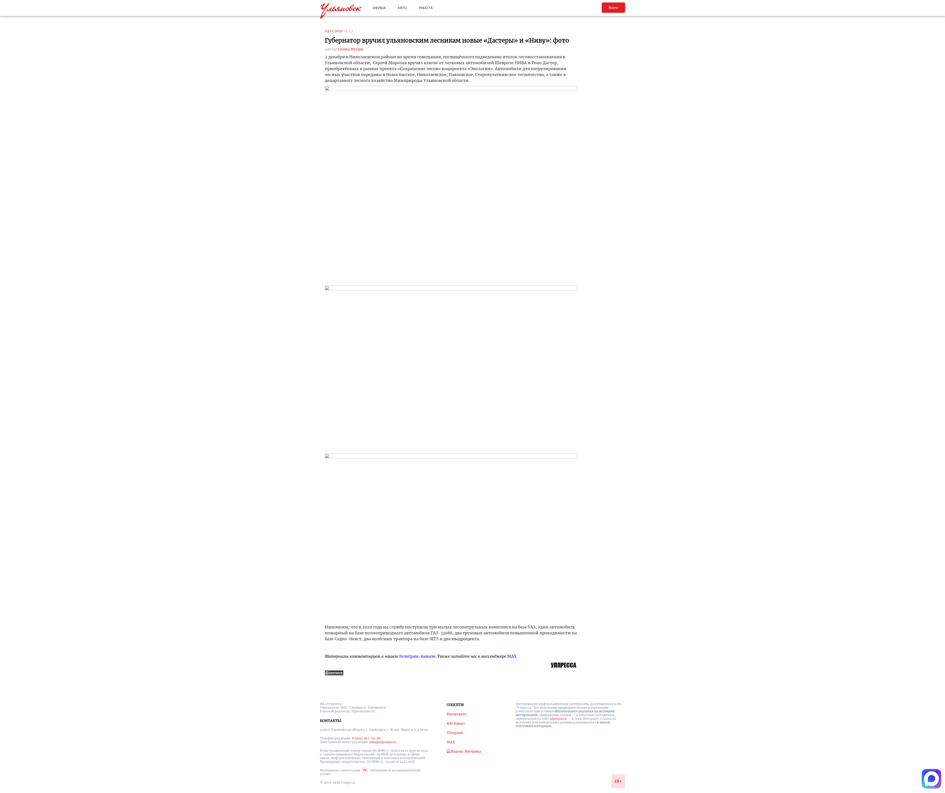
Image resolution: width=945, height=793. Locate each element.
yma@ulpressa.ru (382, 742)
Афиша (379, 8)
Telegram (455, 733)
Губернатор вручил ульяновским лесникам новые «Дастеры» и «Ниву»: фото (447, 40)
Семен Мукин (350, 49)
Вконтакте (457, 714)
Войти (613, 8)
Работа (426, 8)
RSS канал (456, 723)
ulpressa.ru (558, 718)
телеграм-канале (417, 656)
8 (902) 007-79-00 (366, 738)
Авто (402, 8)
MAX (512, 656)
